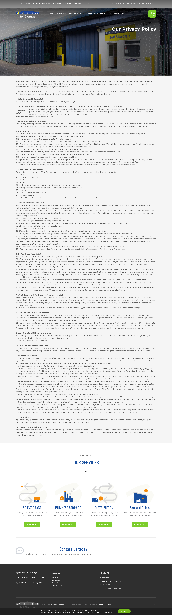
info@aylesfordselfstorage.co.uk (70, 4)
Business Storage (57, 580)
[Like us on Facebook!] (154, 604)
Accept (124, 611)
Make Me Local (105, 605)
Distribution (56, 583)
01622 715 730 (36, 4)
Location (135, 4)
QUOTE (152, 14)
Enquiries (150, 4)
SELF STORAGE (32, 507)
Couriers (120, 4)
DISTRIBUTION (104, 507)
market (86, 471)
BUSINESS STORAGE (68, 507)
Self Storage (56, 577)
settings (108, 612)
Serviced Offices (140, 507)
